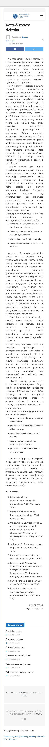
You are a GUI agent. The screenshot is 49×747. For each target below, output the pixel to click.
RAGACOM (37, 714)
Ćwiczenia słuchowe (14, 639)
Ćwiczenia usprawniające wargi (18, 664)
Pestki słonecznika (13, 631)
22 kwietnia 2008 (16, 44)
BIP (7, 692)
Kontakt (24, 695)
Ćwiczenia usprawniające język (18, 656)
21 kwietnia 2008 (13, 675)
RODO (13, 692)
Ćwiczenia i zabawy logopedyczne (20, 672)
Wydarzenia (23, 692)
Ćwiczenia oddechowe (15, 647)
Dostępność (36, 692)
